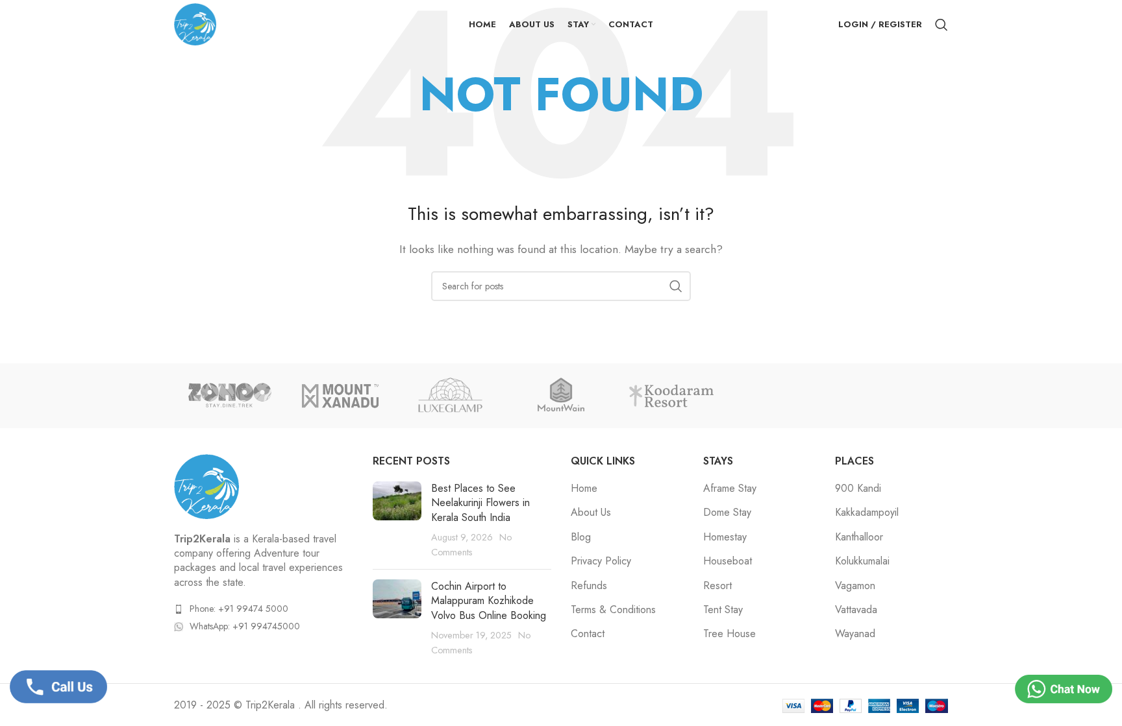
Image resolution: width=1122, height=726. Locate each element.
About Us (591, 512)
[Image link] (206, 485)
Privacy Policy (601, 561)
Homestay (725, 537)
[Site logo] (195, 23)
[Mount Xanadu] (339, 395)
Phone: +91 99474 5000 (239, 608)
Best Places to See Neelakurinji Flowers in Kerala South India (480, 503)
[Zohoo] (229, 395)
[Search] (941, 25)
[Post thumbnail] (397, 520)
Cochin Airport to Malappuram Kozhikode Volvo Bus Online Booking (488, 601)
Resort (717, 586)
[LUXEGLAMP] (450, 395)
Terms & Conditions (613, 610)
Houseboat (727, 561)
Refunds (589, 586)
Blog (581, 537)
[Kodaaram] (671, 395)
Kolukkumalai (862, 561)
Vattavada (856, 610)
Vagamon (855, 586)
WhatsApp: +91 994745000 (245, 626)
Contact (588, 634)
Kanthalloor (859, 537)
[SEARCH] (676, 286)
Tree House (729, 634)
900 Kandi (858, 488)
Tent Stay (723, 610)
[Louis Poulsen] (561, 395)
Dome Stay (727, 512)
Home (584, 488)
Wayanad (855, 634)
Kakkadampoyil (867, 512)
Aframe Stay (729, 488)
